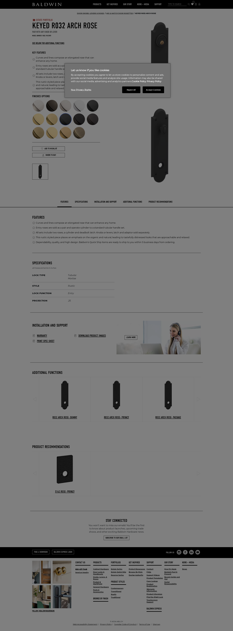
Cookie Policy (139, 81)
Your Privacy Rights (81, 90)
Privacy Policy (154, 81)
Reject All (131, 90)
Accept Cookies (153, 90)
